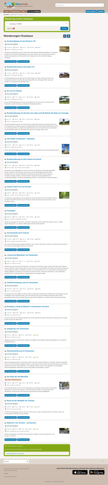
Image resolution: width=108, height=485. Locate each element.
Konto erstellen (91, 11)
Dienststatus (48, 481)
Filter (11, 28)
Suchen (64, 28)
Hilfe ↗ (24, 11)
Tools (6, 11)
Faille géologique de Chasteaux (15, 453)
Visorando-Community (10, 476)
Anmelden (101, 11)
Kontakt (6, 473)
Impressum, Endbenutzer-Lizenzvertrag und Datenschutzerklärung (16, 469)
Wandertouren (15, 11)
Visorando (6, 14)
